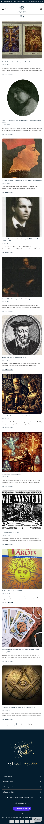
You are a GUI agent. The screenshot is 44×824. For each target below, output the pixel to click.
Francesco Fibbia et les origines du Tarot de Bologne (16, 299)
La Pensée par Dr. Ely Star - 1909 (10, 532)
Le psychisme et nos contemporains (11, 474)
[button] (6, 8)
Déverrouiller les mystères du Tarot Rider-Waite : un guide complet (20, 649)
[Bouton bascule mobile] (3, 9)
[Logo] (22, 9)
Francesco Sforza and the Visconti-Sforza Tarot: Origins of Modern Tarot (22, 180)
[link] (9, 724)
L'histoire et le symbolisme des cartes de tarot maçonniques (18, 707)
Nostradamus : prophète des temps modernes (14, 357)
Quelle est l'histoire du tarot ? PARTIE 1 (13, 591)
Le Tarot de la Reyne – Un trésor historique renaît (16, 416)
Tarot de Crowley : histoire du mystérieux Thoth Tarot (17, 62)
